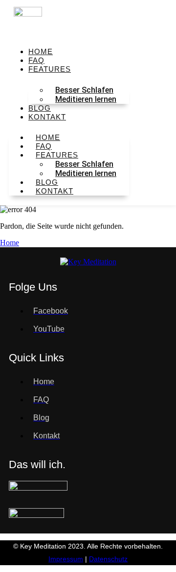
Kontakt (47, 117)
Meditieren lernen (85, 99)
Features (49, 69)
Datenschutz (108, 559)
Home (9, 242)
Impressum (65, 559)
